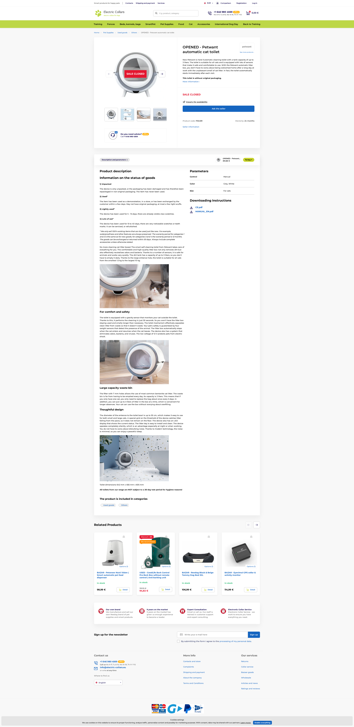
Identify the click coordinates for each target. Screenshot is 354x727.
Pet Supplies (108, 33)
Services (161, 3)
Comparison (226, 3)
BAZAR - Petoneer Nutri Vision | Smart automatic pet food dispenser (113, 575)
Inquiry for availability (196, 102)
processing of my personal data (235, 641)
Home (96, 33)
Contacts (129, 3)
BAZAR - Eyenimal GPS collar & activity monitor (240, 573)
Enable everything (262, 723)
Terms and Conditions (193, 683)
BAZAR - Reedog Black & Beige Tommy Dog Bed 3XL (198, 573)
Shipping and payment (145, 3)
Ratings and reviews (250, 688)
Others (134, 33)
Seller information (191, 127)
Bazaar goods (247, 672)
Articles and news (249, 683)
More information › (191, 81)
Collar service (247, 667)
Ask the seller (218, 108)
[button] (162, 74)
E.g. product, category (169, 13)
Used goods (122, 33)
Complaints (188, 667)
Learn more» (245, 723)
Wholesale (246, 678)
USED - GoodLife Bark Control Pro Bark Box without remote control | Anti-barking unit (154, 575)
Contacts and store (192, 661)
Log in (254, 3)
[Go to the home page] (110, 13)
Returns (244, 661)
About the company (192, 678)
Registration (241, 3)
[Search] (156, 13)
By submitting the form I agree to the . (216, 641)
